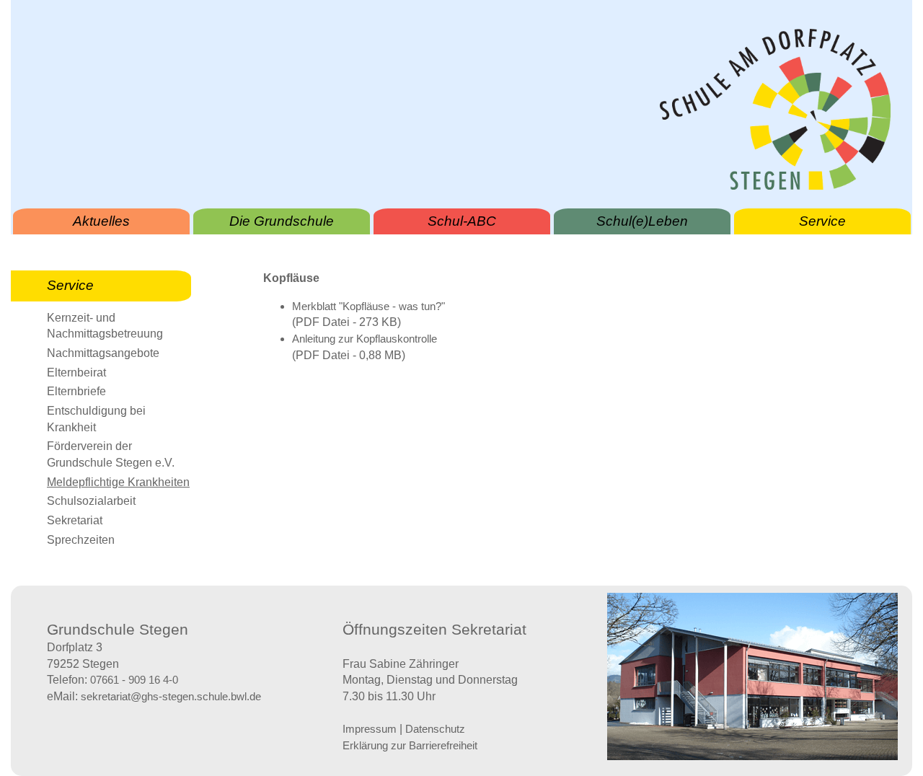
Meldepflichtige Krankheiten (118, 482)
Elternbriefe (76, 391)
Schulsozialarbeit (91, 501)
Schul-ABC (462, 221)
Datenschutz (435, 729)
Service (822, 221)
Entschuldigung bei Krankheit (96, 419)
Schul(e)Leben (642, 221)
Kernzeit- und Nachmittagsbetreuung (105, 326)
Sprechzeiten (81, 540)
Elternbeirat (76, 372)
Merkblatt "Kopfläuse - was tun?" (368, 306)
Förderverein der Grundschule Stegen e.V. (111, 454)
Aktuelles (101, 221)
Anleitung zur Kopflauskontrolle (364, 339)
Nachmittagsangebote (103, 353)
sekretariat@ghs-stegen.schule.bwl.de (171, 696)
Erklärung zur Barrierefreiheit (410, 745)
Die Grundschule (281, 221)
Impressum (370, 729)
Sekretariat (74, 520)
